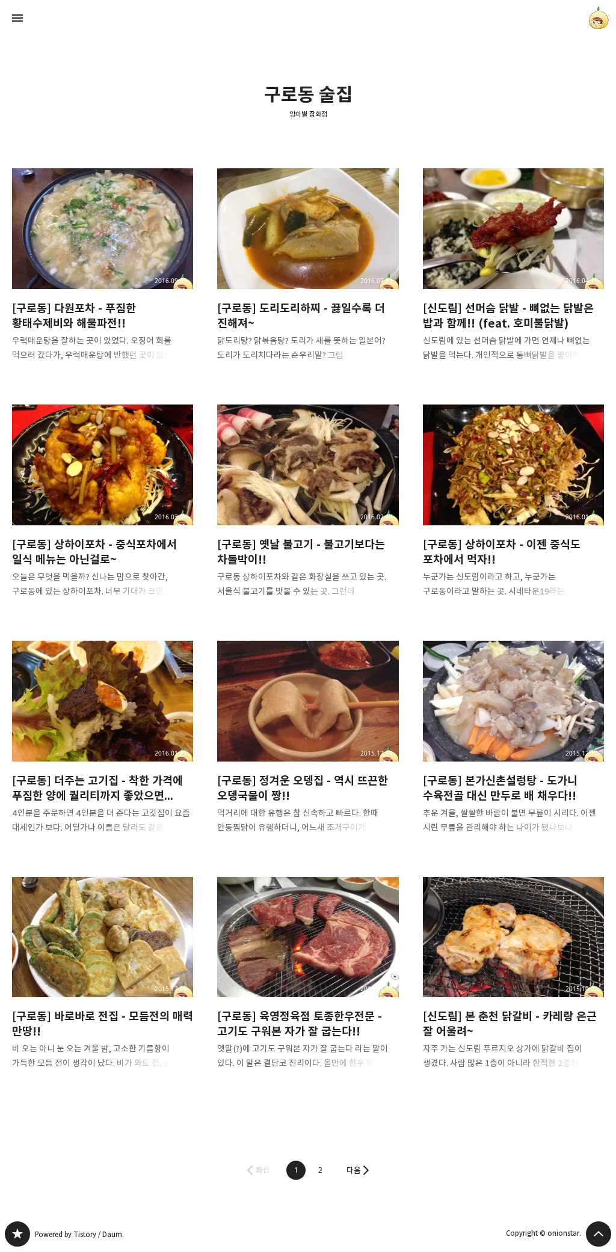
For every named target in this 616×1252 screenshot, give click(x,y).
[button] (296, 1170)
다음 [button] (353, 1170)
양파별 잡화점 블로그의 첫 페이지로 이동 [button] (308, 18)
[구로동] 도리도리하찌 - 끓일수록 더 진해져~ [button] (307, 274)
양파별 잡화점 (308, 114)
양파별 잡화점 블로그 (17, 1234)
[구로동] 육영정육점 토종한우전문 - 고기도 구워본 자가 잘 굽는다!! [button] (307, 983)
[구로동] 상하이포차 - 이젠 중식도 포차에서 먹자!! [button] (513, 510)
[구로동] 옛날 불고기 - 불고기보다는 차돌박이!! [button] (307, 510)
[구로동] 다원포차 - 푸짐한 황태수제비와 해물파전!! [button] (102, 274)
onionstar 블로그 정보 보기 (598, 18)
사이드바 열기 (17, 18)
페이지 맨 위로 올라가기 (598, 1234)
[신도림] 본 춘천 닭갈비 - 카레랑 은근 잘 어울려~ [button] (513, 983)
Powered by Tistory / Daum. (79, 1234)
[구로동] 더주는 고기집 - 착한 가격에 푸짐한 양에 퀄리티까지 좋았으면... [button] (102, 747)
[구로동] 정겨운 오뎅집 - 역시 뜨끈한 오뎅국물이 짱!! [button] (307, 747)
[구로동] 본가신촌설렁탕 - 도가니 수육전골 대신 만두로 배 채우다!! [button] (513, 747)
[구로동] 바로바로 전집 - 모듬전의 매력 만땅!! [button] (102, 983)
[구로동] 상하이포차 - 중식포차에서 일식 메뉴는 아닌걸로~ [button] (102, 510)
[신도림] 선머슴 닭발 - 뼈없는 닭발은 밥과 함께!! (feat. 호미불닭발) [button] (513, 274)
